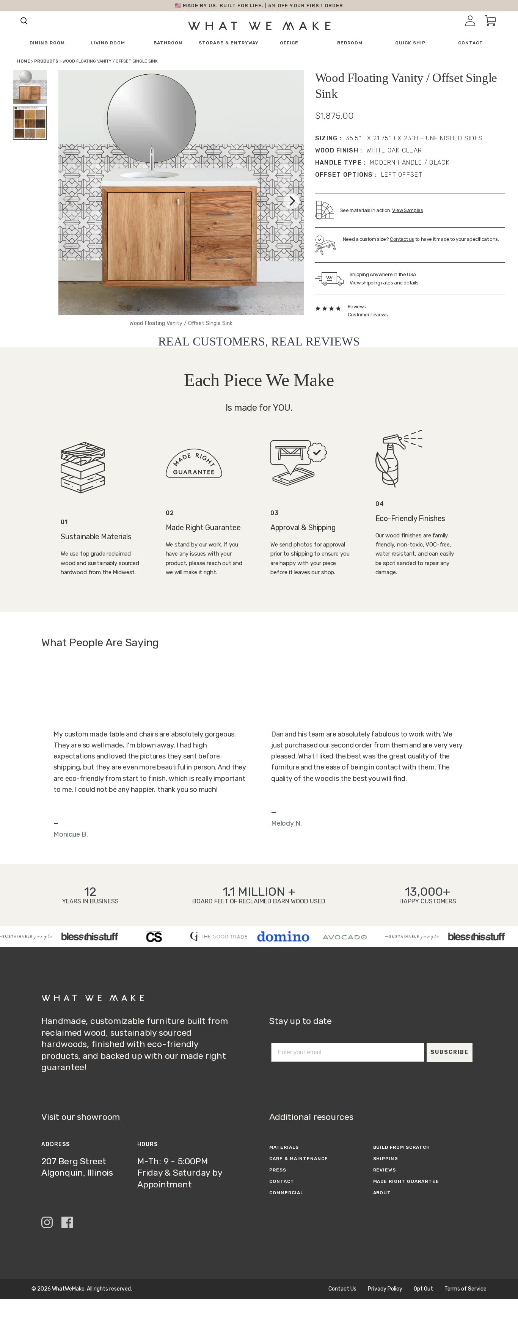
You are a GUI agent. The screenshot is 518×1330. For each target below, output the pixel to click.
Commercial (286, 1192)
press (277, 1170)
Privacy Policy (385, 1289)
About (382, 1192)
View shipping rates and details (384, 283)
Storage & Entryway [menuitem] (229, 43)
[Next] (291, 201)
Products (46, 61)
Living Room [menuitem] (108, 43)
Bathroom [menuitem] (168, 43)
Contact (281, 1181)
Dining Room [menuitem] (47, 43)
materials (284, 1147)
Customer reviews (368, 314)
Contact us (402, 239)
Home (23, 61)
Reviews (384, 1170)
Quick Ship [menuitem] (410, 43)
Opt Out (423, 1289)
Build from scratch (401, 1147)
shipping (386, 1158)
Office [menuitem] (289, 43)
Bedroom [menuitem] (350, 43)
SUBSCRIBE (449, 1052)
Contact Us (342, 1289)
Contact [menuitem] (470, 43)
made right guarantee (406, 1181)
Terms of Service (465, 1289)
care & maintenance (298, 1158)
